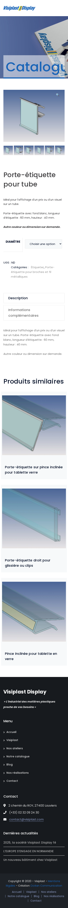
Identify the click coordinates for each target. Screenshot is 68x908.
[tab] (34, 298)
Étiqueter (37, 267)
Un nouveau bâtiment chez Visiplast (30, 860)
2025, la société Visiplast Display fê (29, 843)
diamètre (13, 242)
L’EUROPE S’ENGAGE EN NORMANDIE (28, 851)
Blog (9, 764)
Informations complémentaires (23, 312)
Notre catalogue (17, 756)
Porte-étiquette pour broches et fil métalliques (32, 272)
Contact (12, 781)
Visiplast (12, 740)
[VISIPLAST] (19, 8)
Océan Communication (46, 886)
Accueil (11, 732)
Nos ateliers (14, 748)
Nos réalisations (17, 773)
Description (18, 298)
